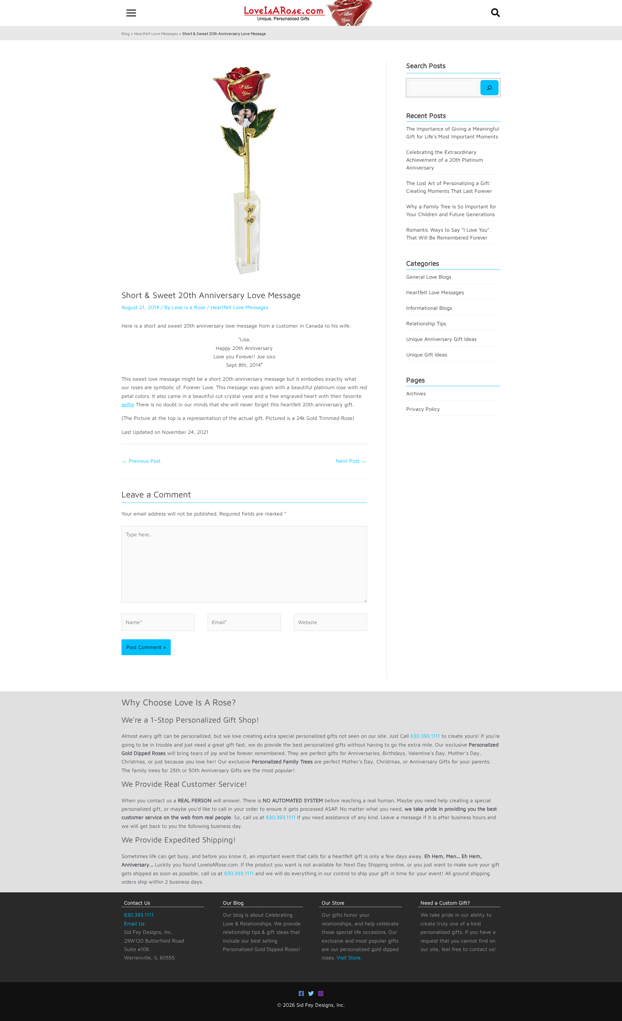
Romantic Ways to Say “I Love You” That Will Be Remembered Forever (447, 233)
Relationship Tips (426, 323)
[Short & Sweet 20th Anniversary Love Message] (244, 170)
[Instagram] (321, 993)
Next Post (351, 461)
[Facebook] (301, 993)
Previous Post (141, 461)
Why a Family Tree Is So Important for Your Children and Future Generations (451, 210)
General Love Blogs (428, 277)
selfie (127, 404)
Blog (125, 33)
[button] (496, 13)
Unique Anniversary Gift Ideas (441, 339)
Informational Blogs (429, 308)
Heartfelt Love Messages (156, 33)
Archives (416, 393)
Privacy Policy (423, 409)
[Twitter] (311, 993)
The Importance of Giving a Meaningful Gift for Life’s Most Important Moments (452, 132)
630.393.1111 (425, 736)
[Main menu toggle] (131, 13)
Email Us (134, 923)
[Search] (489, 87)
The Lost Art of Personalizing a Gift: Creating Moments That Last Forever (449, 187)
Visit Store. (349, 957)
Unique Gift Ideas (426, 354)
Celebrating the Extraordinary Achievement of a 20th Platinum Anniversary (444, 159)
